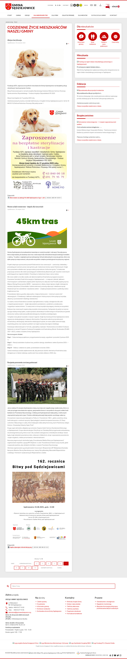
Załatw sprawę (42, 601)
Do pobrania (41, 604)
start (12, 563)
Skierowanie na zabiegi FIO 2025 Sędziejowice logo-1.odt (27, 197)
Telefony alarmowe (73, 606)
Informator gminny (81, 43)
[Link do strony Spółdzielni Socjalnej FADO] (80, 643)
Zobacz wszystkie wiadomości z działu (89, 106)
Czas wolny (115, 42)
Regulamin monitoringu (104, 604)
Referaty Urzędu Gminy (74, 601)
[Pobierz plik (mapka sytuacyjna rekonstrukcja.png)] (9, 547)
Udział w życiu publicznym (104, 44)
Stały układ (91, 5)
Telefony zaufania (72, 609)
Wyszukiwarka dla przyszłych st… (89, 93)
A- (56, 5)
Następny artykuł (46, 568)
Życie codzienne (92, 43)
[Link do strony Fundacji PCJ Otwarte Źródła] (103, 643)
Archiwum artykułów (43, 609)
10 (28, 568)
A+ (60, 5)
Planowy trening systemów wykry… (89, 137)
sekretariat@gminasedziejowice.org (19, 612)
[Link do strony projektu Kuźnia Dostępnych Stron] (26, 643)
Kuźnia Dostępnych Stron (88, 653)
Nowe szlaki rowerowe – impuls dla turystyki (25, 207)
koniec (59, 568)
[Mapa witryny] (100, 5)
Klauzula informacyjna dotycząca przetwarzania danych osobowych (107, 607)
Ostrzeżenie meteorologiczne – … (89, 127)
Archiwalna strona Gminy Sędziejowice (49, 611)
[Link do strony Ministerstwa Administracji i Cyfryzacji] (54, 643)
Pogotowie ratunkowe (74, 611)
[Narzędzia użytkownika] (67, 43)
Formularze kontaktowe (74, 613)
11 (35, 568)
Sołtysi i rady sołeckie (73, 604)
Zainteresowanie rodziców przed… (88, 103)
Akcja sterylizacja (14, 40)
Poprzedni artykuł (25, 563)
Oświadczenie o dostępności (105, 601)
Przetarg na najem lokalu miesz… (89, 67)
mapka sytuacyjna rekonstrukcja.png (21, 547)
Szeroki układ (95, 5)
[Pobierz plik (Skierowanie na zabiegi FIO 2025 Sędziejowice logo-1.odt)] (9, 197)
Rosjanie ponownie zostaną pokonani (22, 362)
